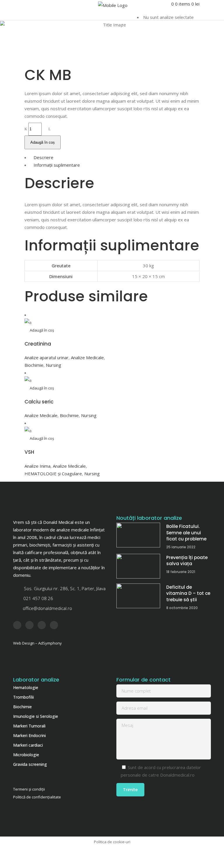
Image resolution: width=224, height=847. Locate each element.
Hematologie (25, 687)
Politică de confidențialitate (37, 797)
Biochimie (33, 365)
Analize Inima (37, 466)
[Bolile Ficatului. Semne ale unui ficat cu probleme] (138, 535)
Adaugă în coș (42, 142)
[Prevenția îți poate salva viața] (138, 566)
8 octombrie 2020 (182, 607)
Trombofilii (23, 697)
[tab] (112, 157)
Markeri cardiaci (28, 745)
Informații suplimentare (57, 165)
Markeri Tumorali (29, 726)
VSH (29, 452)
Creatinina (37, 343)
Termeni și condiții (29, 789)
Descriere (43, 157)
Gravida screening (30, 764)
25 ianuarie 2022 (180, 546)
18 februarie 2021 (180, 571)
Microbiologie (26, 754)
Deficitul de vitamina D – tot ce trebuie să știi (188, 593)
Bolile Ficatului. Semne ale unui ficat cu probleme (186, 532)
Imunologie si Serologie (35, 716)
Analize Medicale (87, 357)
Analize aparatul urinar (46, 357)
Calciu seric (39, 401)
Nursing (53, 365)
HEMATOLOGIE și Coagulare (53, 473)
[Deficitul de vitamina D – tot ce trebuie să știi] (138, 595)
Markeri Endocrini (29, 735)
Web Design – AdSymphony (37, 643)
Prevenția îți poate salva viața (187, 560)
